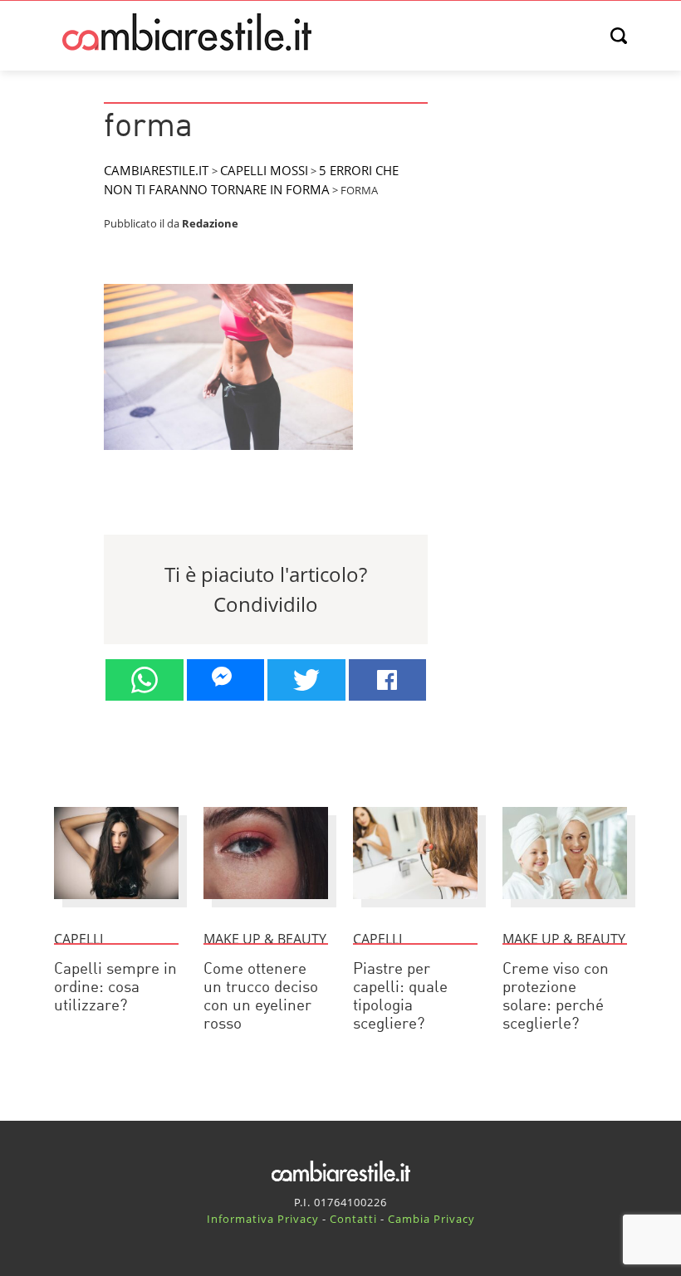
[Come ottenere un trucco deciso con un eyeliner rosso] (265, 906)
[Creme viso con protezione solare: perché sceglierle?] (564, 906)
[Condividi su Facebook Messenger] (226, 680)
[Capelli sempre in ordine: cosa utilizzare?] (116, 906)
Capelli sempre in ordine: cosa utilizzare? (115, 988)
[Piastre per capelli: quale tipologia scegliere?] (415, 906)
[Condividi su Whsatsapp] (144, 680)
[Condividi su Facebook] (388, 680)
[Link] (228, 457)
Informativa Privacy (263, 1218)
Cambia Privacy (431, 1218)
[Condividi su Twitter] (306, 680)
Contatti (353, 1218)
